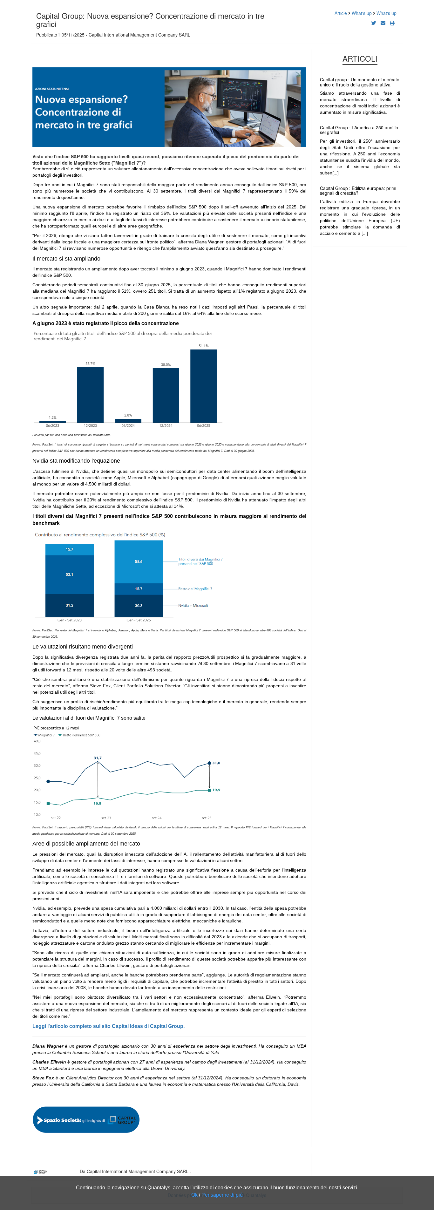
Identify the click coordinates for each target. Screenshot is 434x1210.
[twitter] (373, 22)
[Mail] (383, 22)
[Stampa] (392, 22)
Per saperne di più (222, 1195)
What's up (362, 13)
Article (341, 13)
